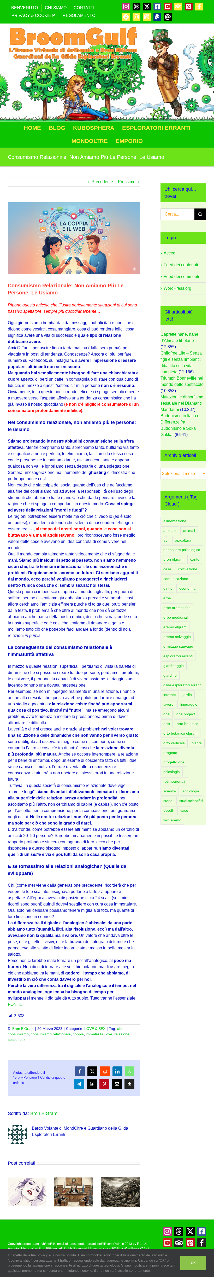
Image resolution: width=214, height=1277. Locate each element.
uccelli (168, 810)
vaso (184, 810)
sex (22, 1039)
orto (166, 724)
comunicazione (175, 579)
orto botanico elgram (180, 733)
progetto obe (174, 762)
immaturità (94, 1034)
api (165, 540)
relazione (121, 1034)
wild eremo (172, 820)
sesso (12, 1039)
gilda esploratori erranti (182, 685)
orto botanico (187, 724)
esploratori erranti (178, 656)
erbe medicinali (175, 617)
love (108, 1034)
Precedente (102, 181)
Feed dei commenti (181, 276)
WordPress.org (177, 288)
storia (168, 801)
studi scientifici (191, 801)
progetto (170, 753)
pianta (197, 743)
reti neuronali (174, 781)
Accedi (170, 253)
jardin (187, 695)
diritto (168, 588)
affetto (122, 1028)
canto (194, 559)
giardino (170, 675)
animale (169, 531)
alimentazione (174, 521)
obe (166, 714)
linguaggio (188, 704)
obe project (185, 714)
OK (193, 1263)
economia (187, 588)
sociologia (191, 791)
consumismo (18, 1034)
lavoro (168, 704)
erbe (167, 598)
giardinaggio (173, 666)
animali (189, 531)
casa (167, 569)
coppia (78, 1034)
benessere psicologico (181, 550)
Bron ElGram (23, 1028)
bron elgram (173, 559)
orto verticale (174, 743)
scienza (169, 791)
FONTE (15, 1004)
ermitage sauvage (178, 646)
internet (169, 695)
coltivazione (187, 569)
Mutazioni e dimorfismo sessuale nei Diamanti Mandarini (181, 403)
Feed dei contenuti (181, 265)
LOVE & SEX (94, 1028)
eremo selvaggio (177, 637)
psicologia (171, 772)
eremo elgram (175, 627)
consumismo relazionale (51, 1034)
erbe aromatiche (177, 608)
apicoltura (183, 540)
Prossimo (126, 181)
